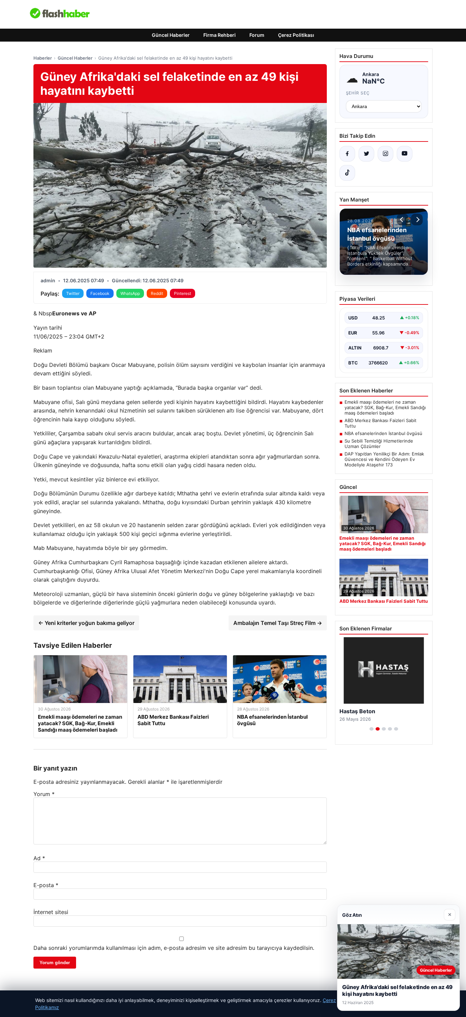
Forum (256, 35)
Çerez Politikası (296, 35)
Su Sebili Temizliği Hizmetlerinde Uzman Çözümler (379, 443)
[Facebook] (347, 154)
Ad (39, 858)
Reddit (157, 293)
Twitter (72, 293)
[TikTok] (347, 173)
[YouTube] (404, 154)
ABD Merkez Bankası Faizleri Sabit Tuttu (381, 423)
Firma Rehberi (219, 35)
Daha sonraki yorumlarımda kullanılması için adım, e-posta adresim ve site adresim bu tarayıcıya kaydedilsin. (173, 947)
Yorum (44, 794)
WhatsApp (130, 293)
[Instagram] (385, 154)
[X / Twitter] (366, 154)
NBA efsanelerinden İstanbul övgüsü (383, 433)
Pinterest (182, 293)
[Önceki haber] (402, 219)
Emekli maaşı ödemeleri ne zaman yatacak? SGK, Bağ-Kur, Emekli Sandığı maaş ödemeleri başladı (385, 407)
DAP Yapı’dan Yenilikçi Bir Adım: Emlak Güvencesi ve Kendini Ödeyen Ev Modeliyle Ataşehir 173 (384, 459)
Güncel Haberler (171, 35)
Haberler (42, 58)
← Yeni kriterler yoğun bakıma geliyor (86, 622)
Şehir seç (358, 92)
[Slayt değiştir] (371, 729)
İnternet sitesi (50, 912)
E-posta (45, 885)
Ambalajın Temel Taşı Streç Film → (277, 622)
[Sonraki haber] (417, 219)
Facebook (100, 293)
